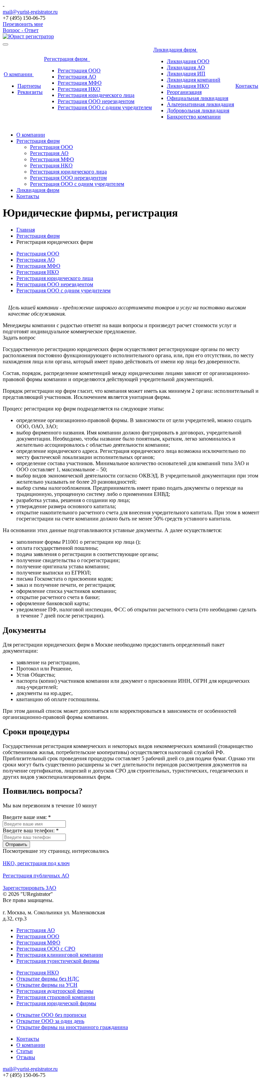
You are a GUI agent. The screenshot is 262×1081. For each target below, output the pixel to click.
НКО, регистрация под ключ (36, 863)
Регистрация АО (77, 77)
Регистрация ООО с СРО (45, 949)
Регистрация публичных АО (36, 875)
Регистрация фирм (67, 59)
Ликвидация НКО (188, 86)
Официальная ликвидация (197, 98)
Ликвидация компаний (193, 80)
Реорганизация (184, 92)
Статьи (24, 1051)
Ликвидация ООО (188, 61)
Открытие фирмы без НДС (47, 979)
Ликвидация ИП (186, 74)
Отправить (16, 844)
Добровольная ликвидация (198, 110)
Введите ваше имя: (27, 817)
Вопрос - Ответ (21, 30)
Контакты (246, 86)
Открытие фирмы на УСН (46, 985)
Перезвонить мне (23, 24)
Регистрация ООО (79, 70)
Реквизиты (30, 92)
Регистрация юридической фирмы (56, 1003)
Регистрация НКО (79, 89)
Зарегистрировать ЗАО (29, 888)
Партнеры (29, 86)
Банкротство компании (194, 117)
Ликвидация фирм (175, 50)
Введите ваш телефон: (31, 830)
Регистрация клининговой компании (59, 955)
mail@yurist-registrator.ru (30, 12)
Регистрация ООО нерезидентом (96, 101)
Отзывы (25, 1057)
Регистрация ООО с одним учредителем (105, 107)
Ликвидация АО (186, 67)
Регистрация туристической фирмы (57, 961)
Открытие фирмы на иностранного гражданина (72, 1027)
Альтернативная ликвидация (200, 104)
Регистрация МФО (80, 83)
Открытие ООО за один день (50, 1021)
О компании (19, 74)
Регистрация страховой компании (55, 997)
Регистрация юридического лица (96, 95)
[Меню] (5, 44)
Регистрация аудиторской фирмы (54, 991)
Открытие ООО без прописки (51, 1015)
